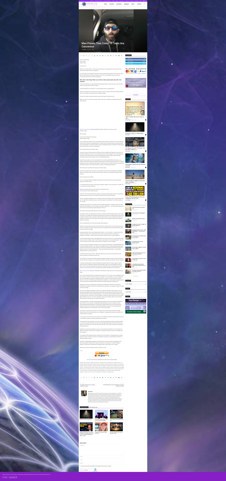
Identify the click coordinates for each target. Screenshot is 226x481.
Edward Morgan (127, 119)
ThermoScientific (85, 270)
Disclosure (86, 7)
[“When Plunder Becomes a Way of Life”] (135, 108)
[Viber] (105, 55)
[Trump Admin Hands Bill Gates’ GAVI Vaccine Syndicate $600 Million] (102, 414)
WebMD (81, 190)
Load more (135, 276)
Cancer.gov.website (86, 129)
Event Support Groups (98, 0)
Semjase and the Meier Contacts (138, 218)
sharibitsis (84, 49)
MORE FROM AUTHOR (93, 407)
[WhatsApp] (89, 55)
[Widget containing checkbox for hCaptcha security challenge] (89, 470)
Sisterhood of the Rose (107, 0)
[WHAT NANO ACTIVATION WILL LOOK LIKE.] (117, 414)
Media (117, 0)
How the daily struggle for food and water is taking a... (135, 181)
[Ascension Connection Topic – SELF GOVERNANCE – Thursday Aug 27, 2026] (128, 231)
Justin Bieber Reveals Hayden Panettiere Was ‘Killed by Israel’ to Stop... (138, 265)
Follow (144, 61)
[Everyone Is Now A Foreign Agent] (87, 414)
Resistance (118, 4)
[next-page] (82, 438)
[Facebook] (81, 55)
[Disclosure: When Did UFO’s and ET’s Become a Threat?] (117, 426)
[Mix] (116, 55)
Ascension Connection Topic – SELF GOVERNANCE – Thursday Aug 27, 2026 (139, 231)
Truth (92, 40)
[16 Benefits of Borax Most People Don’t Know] (102, 426)
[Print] (108, 55)
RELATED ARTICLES (84, 407)
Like (144, 58)
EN (144, 0)
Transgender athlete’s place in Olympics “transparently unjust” (87, 385)
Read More (135, 94)
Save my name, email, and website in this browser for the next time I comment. (96, 465)
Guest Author (127, 167)
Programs (126, 4)
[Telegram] (102, 55)
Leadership (136, 0)
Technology (127, 0)
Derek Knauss (127, 134)
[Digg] (119, 55)
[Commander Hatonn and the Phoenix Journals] (135, 158)
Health (87, 40)
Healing (113, 0)
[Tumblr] (113, 55)
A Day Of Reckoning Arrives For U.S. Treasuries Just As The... (135, 197)
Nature (141, 0)
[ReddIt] (92, 55)
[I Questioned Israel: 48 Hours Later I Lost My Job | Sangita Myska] (128, 260)
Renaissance (122, 0)
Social (132, 4)
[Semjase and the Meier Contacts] (128, 220)
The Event (111, 4)
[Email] (100, 55)
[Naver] (121, 55)
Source (81, 350)
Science (90, 40)
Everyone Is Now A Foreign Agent (85, 419)
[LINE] (111, 55)
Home (105, 4)
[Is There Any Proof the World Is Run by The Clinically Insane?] (128, 237)
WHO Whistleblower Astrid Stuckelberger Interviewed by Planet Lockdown (113, 385)
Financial (131, 0)
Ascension (91, 0)
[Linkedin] (94, 55)
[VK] (97, 55)
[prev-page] (80, 438)
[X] (83, 55)
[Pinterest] (86, 55)
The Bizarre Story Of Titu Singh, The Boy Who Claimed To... (135, 148)
